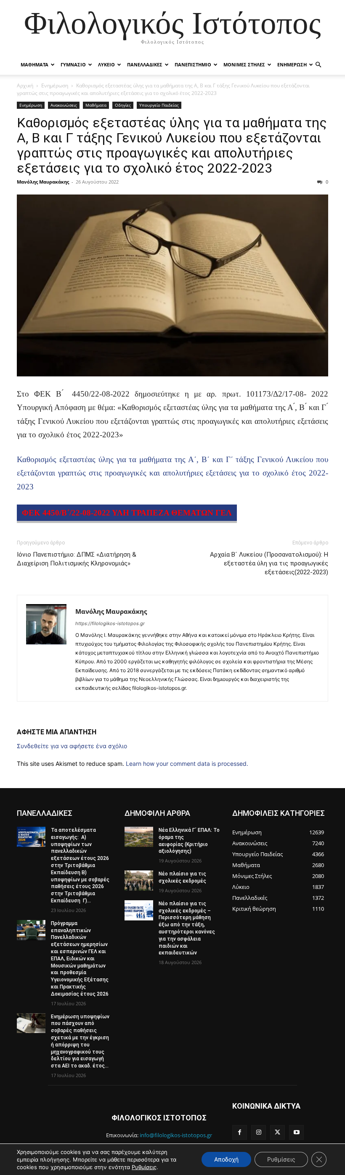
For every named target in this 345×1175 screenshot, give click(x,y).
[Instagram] (258, 1132)
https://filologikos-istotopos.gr (110, 623)
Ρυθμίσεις (144, 1167)
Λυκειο (106, 64)
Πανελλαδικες (144, 64)
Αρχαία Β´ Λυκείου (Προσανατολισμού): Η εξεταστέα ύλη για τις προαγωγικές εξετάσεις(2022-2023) (269, 563)
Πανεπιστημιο (193, 64)
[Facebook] (239, 1132)
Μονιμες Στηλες (244, 64)
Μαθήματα (95, 105)
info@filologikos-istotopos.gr (176, 1135)
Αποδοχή (226, 1159)
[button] (318, 65)
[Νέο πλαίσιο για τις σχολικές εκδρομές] (139, 880)
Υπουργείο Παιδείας (159, 105)
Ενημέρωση (54, 85)
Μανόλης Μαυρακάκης (43, 182)
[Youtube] (296, 1132)
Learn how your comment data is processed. (187, 763)
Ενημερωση (292, 64)
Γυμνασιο (73, 64)
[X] (277, 1132)
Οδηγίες (123, 105)
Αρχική (25, 85)
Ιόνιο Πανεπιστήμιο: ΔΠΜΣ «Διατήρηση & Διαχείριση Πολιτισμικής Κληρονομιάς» (76, 559)
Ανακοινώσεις (63, 105)
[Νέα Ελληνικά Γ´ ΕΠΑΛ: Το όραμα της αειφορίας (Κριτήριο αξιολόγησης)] (139, 837)
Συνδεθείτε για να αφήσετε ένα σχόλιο (72, 745)
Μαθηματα (34, 64)
